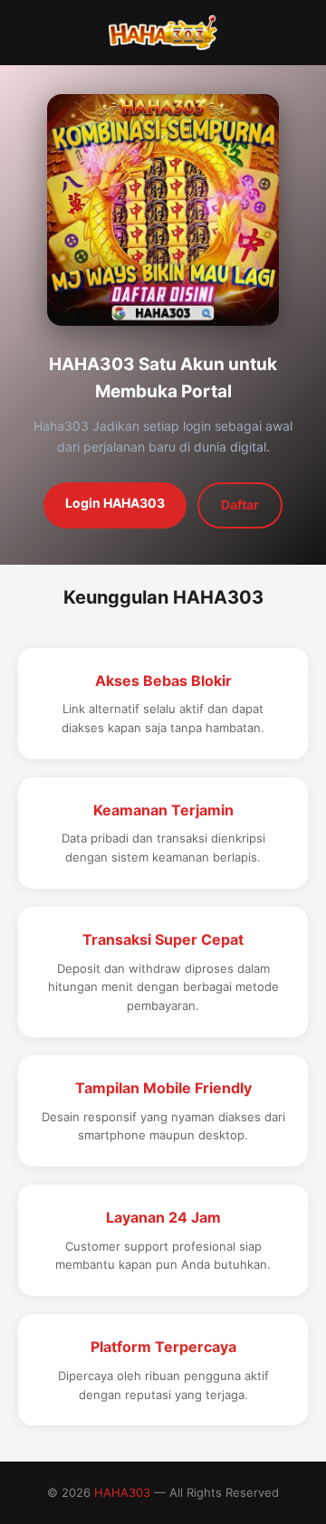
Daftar (240, 504)
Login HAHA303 (115, 502)
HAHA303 (122, 1492)
